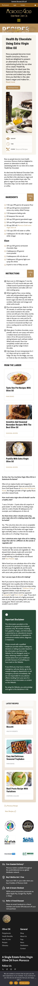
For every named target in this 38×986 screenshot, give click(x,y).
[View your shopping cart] (35, 5)
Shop (22, 933)
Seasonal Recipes (12, 433)
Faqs (21, 939)
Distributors (24, 945)
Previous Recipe (12, 806)
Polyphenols (6, 933)
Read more (10, 82)
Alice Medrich (9, 559)
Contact (23, 5)
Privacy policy (24, 983)
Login (14, 5)
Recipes (4, 942)
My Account (5, 5)
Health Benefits (7, 936)
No (16, 983)
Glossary (5, 945)
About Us (23, 936)
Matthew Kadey (28, 588)
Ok (11, 983)
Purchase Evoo (13, 88)
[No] (35, 979)
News (22, 942)
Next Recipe (9, 811)
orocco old (19, 12)
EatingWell (7, 595)
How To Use (6, 939)
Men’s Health (18, 595)
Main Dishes (10, 396)
